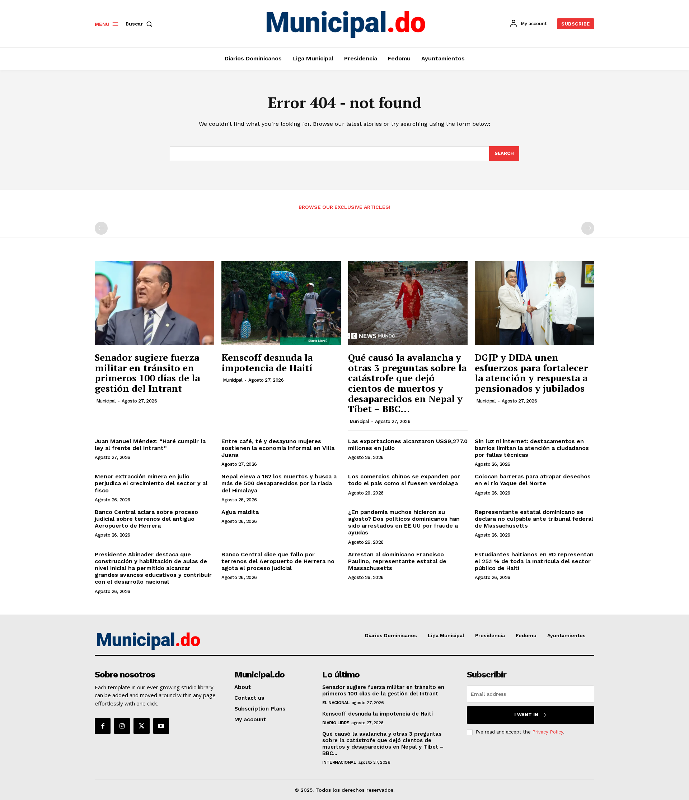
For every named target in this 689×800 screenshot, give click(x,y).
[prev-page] (101, 228)
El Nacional (336, 702)
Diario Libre (335, 722)
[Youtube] (161, 726)
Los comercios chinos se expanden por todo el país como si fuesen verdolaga (404, 480)
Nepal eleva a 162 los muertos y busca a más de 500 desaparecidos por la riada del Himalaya (279, 483)
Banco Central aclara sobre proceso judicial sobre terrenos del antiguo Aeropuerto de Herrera (146, 519)
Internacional (339, 762)
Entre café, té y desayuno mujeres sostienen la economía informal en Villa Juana (277, 448)
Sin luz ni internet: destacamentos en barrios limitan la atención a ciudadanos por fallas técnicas (532, 448)
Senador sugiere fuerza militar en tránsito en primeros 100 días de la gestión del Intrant (147, 372)
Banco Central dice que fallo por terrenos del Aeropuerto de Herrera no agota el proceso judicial (277, 561)
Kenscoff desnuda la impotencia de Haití (267, 362)
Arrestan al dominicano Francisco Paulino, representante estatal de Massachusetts (397, 561)
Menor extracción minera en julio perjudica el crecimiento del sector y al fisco (151, 483)
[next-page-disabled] (587, 228)
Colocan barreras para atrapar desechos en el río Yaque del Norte (533, 480)
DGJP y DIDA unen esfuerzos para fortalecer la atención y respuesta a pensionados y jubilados (531, 372)
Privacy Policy (547, 732)
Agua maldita (240, 512)
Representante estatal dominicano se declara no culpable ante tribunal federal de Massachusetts (534, 519)
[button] (140, 23)
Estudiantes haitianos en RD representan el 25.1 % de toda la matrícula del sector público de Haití (534, 561)
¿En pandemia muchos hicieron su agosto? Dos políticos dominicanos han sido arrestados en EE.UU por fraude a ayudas (404, 522)
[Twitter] (141, 726)
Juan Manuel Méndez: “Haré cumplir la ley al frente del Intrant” (150, 444)
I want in (526, 714)
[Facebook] (103, 726)
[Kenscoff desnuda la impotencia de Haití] (281, 303)
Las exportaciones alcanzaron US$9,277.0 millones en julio (408, 444)
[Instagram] (122, 726)
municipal (106, 401)
